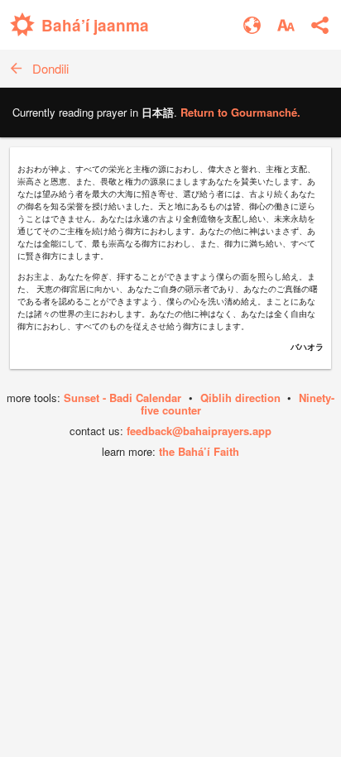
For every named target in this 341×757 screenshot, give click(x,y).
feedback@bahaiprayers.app (199, 430)
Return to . (240, 112)
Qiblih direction (240, 397)
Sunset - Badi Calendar (122, 397)
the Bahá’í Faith (199, 451)
